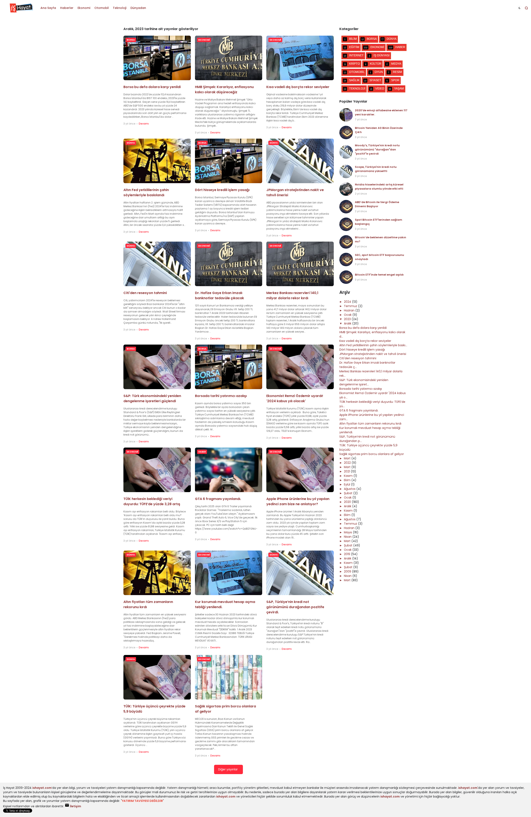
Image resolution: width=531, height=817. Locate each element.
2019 (347, 554)
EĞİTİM (351, 47)
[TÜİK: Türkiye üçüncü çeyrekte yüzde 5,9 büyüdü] (157, 677)
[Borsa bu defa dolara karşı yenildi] (157, 58)
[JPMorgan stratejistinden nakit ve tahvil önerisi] (300, 161)
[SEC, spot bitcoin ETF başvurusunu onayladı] (346, 259)
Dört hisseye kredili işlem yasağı (222, 190)
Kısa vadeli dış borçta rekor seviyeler (297, 87)
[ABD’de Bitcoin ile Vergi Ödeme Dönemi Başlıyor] (346, 206)
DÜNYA (131, 142)
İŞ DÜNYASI (379, 55)
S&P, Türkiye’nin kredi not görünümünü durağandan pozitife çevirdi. (295, 607)
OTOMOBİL (354, 72)
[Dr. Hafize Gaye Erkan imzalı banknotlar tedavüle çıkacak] (228, 264)
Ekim (347, 480)
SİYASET (372, 80)
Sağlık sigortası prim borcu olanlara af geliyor (371, 454)
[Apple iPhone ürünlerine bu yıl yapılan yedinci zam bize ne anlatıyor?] (300, 470)
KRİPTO (352, 63)
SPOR (392, 80)
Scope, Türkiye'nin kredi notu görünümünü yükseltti (376, 169)
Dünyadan (138, 8)
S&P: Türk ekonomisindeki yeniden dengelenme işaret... (363, 382)
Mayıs (348, 532)
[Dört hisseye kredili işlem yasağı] (228, 161)
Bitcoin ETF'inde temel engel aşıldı (379, 275)
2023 (348, 319)
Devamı (144, 123)
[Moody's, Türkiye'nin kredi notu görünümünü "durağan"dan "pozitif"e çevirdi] (346, 152)
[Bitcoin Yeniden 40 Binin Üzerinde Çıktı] (346, 132)
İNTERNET (354, 55)
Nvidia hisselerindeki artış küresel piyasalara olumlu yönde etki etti (379, 187)
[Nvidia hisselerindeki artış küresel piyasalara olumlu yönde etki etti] (346, 189)
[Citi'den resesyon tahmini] (157, 264)
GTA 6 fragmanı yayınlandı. (218, 498)
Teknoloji (119, 8)
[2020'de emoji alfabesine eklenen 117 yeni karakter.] (346, 115)
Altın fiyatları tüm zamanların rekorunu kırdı (370, 423)
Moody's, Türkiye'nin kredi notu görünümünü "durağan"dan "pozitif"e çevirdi (377, 149)
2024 (348, 302)
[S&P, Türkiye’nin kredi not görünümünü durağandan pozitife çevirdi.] (300, 573)
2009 (348, 571)
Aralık (348, 323)
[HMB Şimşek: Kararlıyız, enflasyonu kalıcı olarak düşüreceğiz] (228, 58)
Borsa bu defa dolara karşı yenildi (152, 87)
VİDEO (377, 88)
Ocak (348, 315)
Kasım (348, 476)
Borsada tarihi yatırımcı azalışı (221, 395)
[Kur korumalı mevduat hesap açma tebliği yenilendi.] (228, 573)
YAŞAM (396, 88)
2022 (348, 463)
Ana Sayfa (48, 8)
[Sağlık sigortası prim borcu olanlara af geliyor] (228, 677)
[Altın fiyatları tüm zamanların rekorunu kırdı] (157, 573)
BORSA (131, 39)
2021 (347, 471)
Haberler (66, 8)
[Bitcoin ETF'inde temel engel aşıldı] (346, 277)
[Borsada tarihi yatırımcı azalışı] (228, 367)
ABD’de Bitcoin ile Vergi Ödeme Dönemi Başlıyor (377, 204)
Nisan (348, 537)
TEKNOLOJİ (354, 88)
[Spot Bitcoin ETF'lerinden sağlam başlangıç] (346, 224)
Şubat (348, 493)
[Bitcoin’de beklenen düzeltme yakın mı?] (346, 242)
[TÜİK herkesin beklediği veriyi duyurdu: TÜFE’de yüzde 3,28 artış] (157, 470)
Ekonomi (84, 8)
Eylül (347, 484)
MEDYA (393, 63)
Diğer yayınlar (228, 769)
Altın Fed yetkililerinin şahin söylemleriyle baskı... (373, 345)
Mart (347, 458)
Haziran (349, 310)
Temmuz (351, 306)
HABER (202, 451)
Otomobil (101, 8)
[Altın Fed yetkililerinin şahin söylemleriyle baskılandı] (157, 161)
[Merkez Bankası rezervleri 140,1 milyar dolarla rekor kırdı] (300, 264)
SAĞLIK (351, 80)
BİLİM (350, 38)
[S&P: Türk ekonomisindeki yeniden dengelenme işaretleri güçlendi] (157, 367)
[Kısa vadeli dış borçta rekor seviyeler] (300, 58)
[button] (519, 8)
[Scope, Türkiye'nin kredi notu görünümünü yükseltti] (346, 171)
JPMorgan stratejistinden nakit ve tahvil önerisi (372, 354)
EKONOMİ (204, 39)
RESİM (395, 72)
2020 (348, 502)
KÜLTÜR (373, 63)
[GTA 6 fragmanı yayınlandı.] (228, 470)
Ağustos (350, 489)
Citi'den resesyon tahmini (145, 292)
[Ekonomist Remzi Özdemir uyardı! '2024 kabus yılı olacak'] (300, 367)
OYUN (376, 72)
